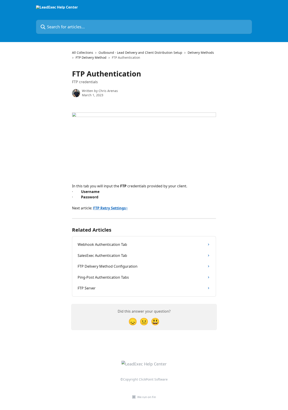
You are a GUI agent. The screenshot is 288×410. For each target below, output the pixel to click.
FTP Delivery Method (91, 57)
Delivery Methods (201, 52)
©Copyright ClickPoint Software (144, 379)
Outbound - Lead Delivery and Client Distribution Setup (140, 52)
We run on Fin (146, 397)
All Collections (82, 52)
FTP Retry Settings (109, 208)
